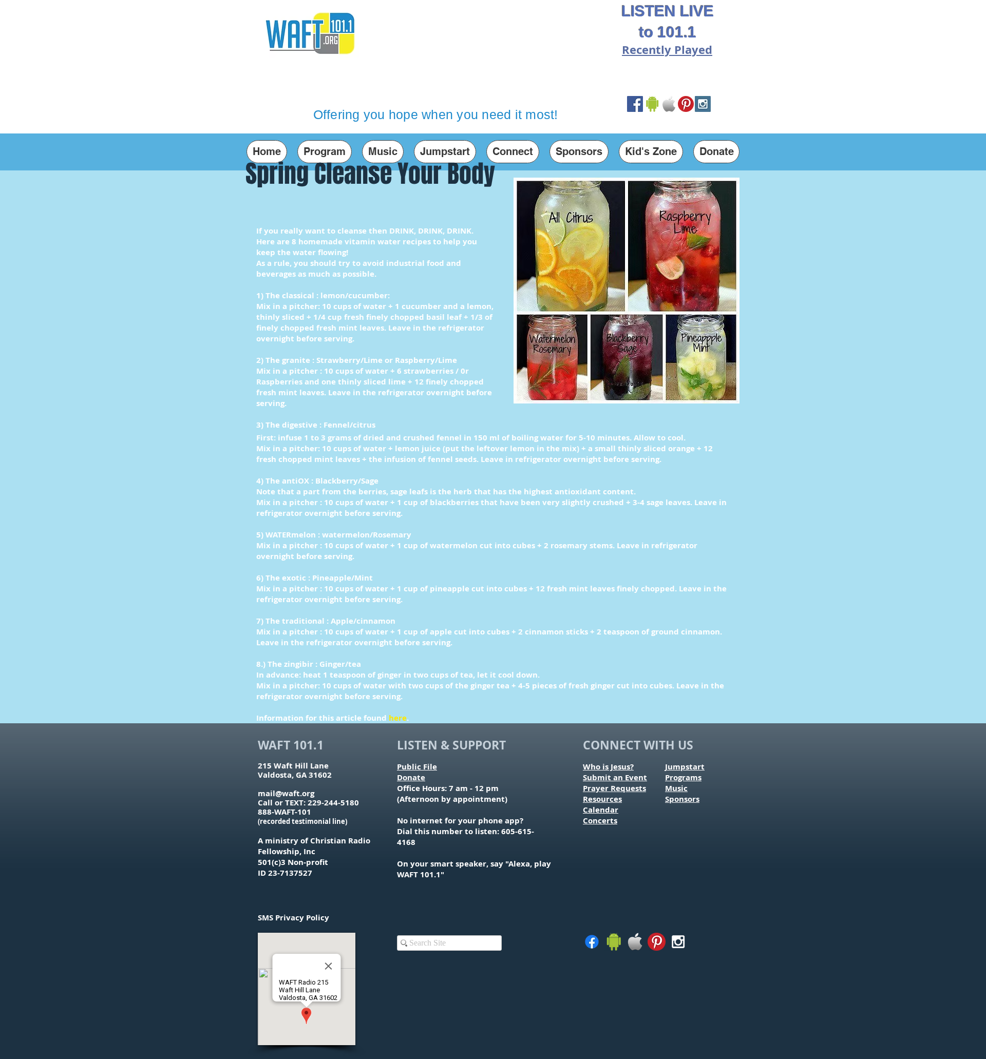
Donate (411, 777)
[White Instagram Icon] (678, 942)
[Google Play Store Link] (652, 104)
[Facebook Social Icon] (635, 104)
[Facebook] (592, 942)
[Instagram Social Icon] (703, 104)
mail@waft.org (286, 793)
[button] (324, 151)
